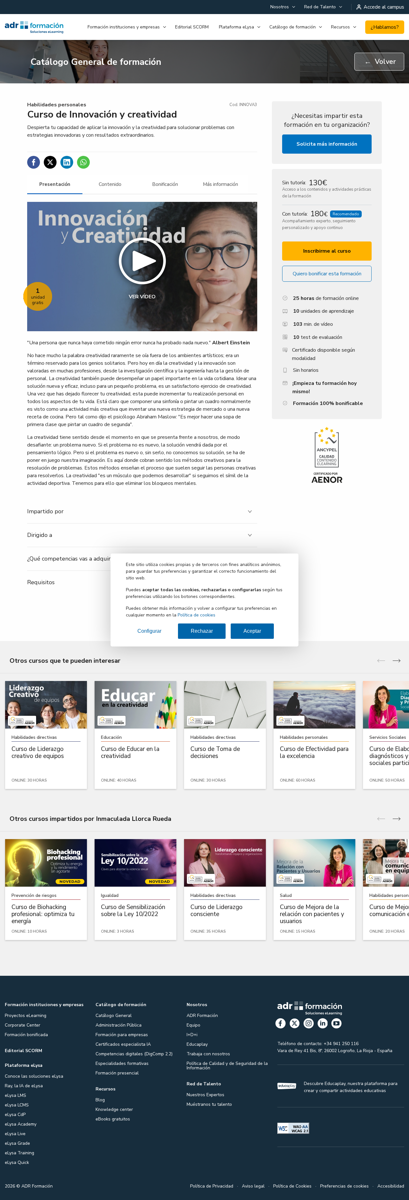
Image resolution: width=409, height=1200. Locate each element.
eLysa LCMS (17, 1105)
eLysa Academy (20, 1124)
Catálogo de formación (292, 27)
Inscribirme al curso (327, 251)
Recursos (340, 27)
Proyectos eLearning (25, 1016)
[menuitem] (282, 7)
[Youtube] (336, 1024)
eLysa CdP (15, 1115)
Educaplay (197, 1044)
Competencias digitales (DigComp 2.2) (134, 1054)
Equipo (193, 1025)
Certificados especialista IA (123, 1044)
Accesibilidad (390, 1186)
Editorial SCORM (192, 27)
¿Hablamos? (385, 27)
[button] (142, 266)
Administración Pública (119, 1025)
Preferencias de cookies (344, 1186)
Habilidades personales (56, 104)
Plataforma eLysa (236, 27)
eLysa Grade (17, 1143)
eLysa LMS (15, 1095)
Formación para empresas (122, 1035)
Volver (380, 61)
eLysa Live (15, 1134)
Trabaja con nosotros (208, 1054)
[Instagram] (309, 1024)
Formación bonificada (26, 1035)
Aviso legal (253, 1186)
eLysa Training (19, 1153)
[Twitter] (294, 1024)
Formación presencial (117, 1073)
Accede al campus (384, 7)
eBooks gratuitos (113, 1119)
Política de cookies (196, 615)
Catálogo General (114, 1016)
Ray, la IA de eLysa (24, 1086)
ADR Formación (202, 1016)
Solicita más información (327, 144)
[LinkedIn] (323, 1024)
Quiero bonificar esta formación (327, 273)
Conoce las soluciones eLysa (34, 1076)
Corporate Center (22, 1025)
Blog (100, 1100)
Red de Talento (320, 7)
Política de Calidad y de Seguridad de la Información (227, 1065)
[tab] (54, 184)
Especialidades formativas (122, 1063)
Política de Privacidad (211, 1186)
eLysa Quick (17, 1162)
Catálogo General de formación (95, 62)
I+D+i (192, 1035)
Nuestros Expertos (205, 1095)
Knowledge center (114, 1109)
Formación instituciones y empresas (124, 27)
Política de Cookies (292, 1186)
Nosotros (279, 7)
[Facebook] (280, 1024)
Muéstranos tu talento (209, 1104)
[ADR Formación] (34, 27)
